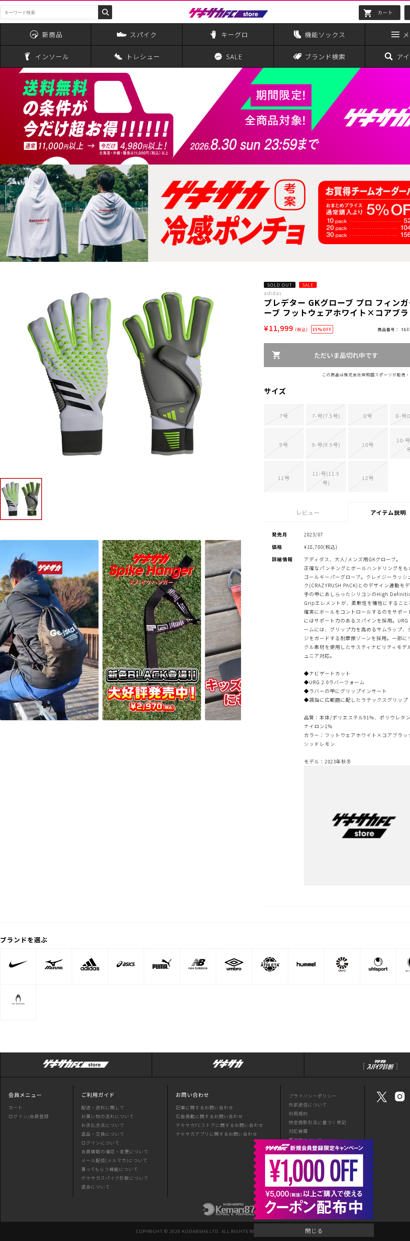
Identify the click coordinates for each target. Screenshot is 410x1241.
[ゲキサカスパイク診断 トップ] (380, 1070)
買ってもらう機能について (109, 1169)
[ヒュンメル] (306, 964)
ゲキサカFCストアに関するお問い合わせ (219, 1125)
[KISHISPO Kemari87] (228, 1212)
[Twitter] (382, 1101)
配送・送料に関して (103, 1107)
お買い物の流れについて (107, 1116)
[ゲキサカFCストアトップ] (76, 1067)
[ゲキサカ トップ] (228, 1067)
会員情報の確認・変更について (115, 1151)
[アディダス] (90, 964)
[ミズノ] (54, 964)
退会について (95, 1186)
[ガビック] (342, 964)
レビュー (308, 512)
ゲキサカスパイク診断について (115, 1178)
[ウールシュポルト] (378, 964)
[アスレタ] (270, 964)
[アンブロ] (234, 964)
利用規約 (298, 1113)
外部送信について (308, 1104)
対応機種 (298, 1131)
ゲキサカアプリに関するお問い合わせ (216, 1134)
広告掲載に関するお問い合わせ (209, 1116)
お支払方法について (103, 1125)
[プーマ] (162, 964)
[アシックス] (126, 964)
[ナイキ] (18, 964)
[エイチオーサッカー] (18, 999)
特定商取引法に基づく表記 (317, 1122)
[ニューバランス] (198, 964)
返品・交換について (103, 1134)
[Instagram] (400, 1100)
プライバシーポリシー (313, 1095)
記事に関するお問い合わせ (204, 1107)
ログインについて (100, 1142)
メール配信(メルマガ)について (114, 1160)
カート (15, 1107)
